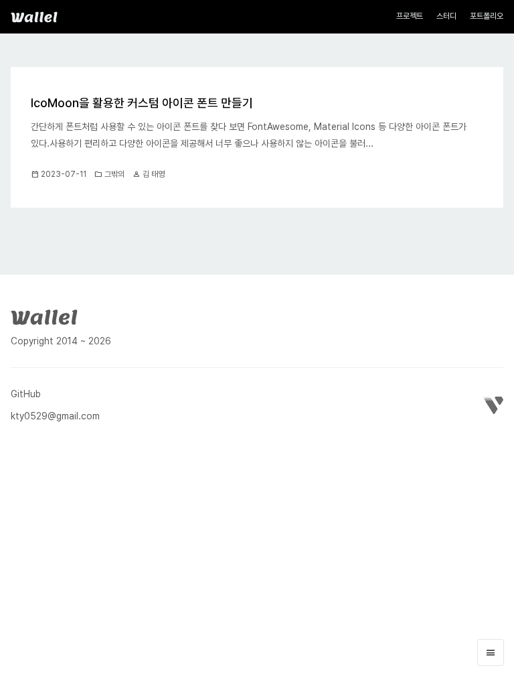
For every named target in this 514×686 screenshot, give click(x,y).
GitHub (26, 394)
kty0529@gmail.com (55, 416)
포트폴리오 (486, 16)
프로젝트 (409, 16)
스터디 (446, 16)
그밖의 (114, 174)
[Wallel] (44, 315)
